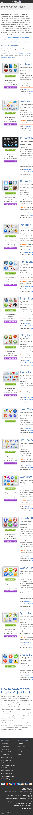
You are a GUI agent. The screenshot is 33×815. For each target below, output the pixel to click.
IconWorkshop (5, 749)
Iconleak (26, 89)
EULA (19, 754)
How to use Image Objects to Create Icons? (16, 42)
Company (20, 743)
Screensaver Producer (7, 752)
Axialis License (21, 752)
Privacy (20, 749)
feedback (29, 808)
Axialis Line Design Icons (7, 776)
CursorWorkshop (5, 754)
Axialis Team (27, 126)
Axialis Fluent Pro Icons (7, 770)
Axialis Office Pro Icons (7, 768)
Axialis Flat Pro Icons (6, 773)
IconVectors (4, 743)
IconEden (27, 323)
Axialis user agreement (24, 53)
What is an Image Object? (11, 40)
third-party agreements (7, 57)
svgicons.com (28, 805)
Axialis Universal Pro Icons (8, 765)
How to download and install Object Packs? (16, 37)
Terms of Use (21, 746)
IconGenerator (5, 746)
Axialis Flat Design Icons (7, 779)
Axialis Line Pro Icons (6, 757)
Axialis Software (16, 813)
